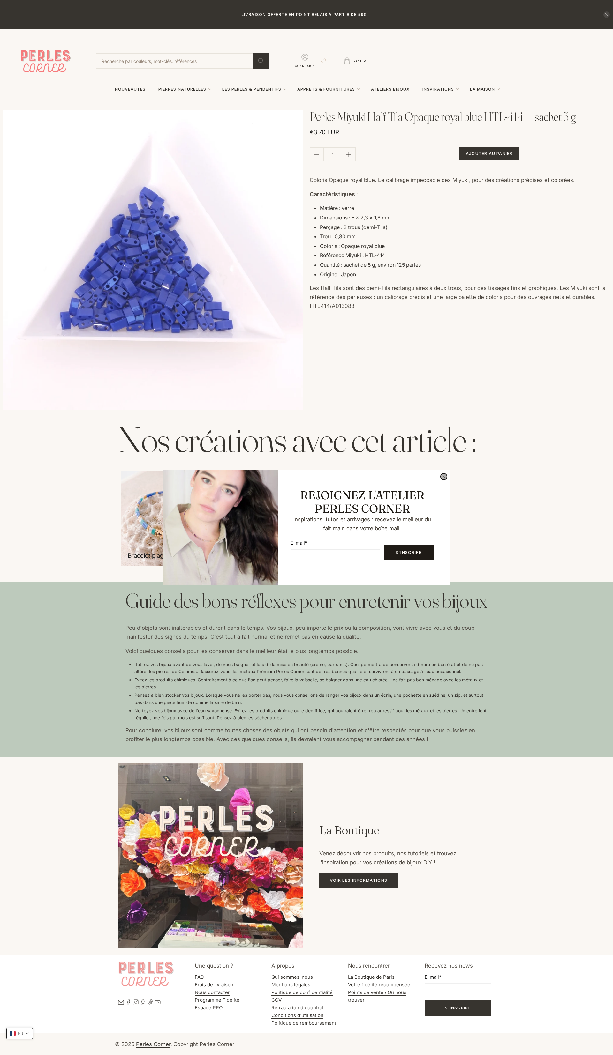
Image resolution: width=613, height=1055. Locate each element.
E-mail (299, 543)
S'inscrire (409, 552)
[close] (444, 476)
